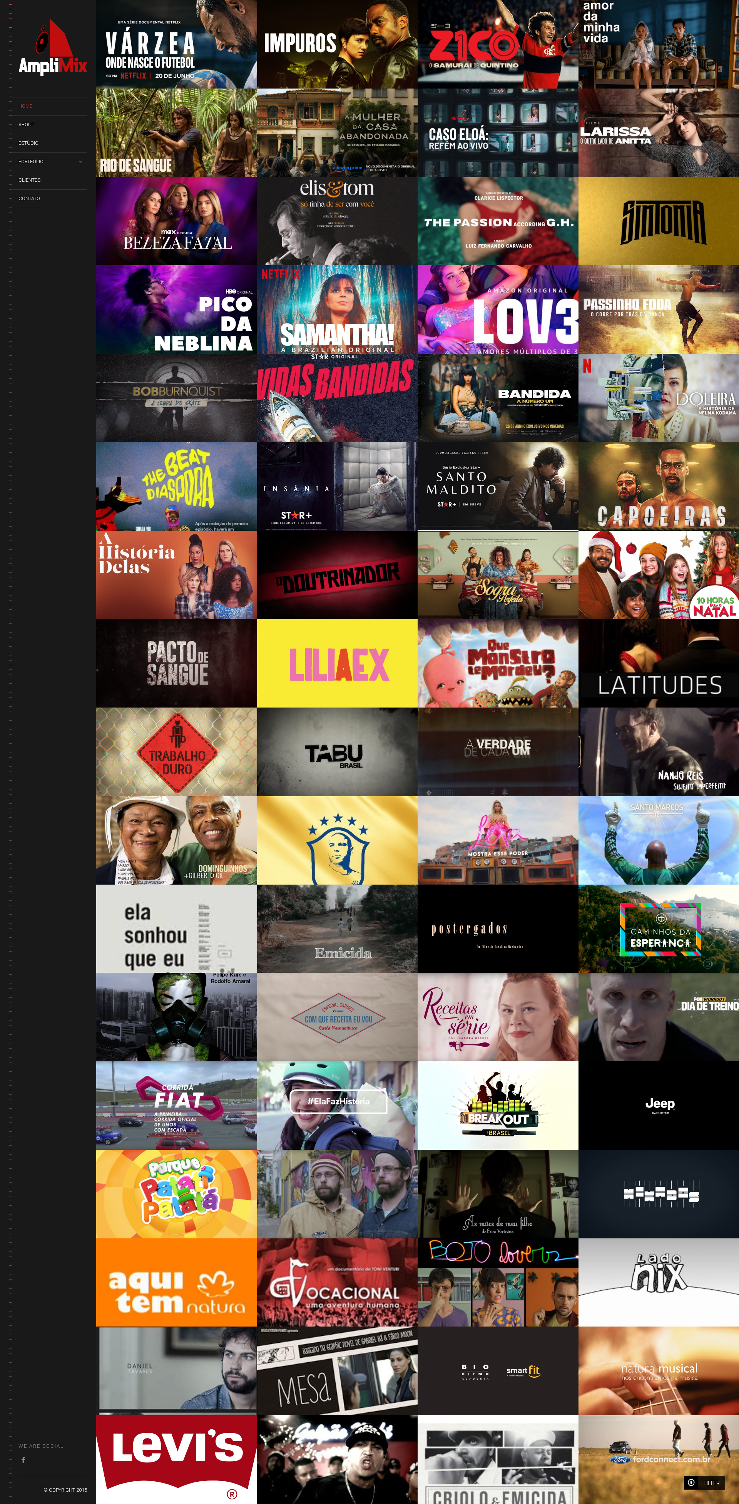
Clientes (29, 180)
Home (25, 106)
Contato (29, 198)
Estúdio (28, 143)
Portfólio (30, 161)
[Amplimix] (52, 72)
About (26, 124)
